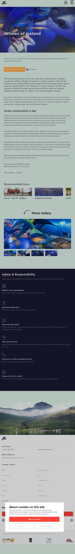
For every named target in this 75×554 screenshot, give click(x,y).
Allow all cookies (34, 519)
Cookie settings (47, 526)
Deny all (21, 526)
